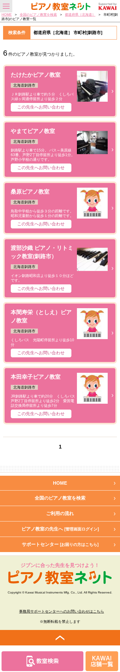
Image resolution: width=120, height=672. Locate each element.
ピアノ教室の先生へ (60, 528)
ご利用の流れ (60, 513)
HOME (7, 14)
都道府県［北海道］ (80, 14)
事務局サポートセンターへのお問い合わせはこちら (61, 611)
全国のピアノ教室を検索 (38, 14)
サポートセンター (60, 544)
